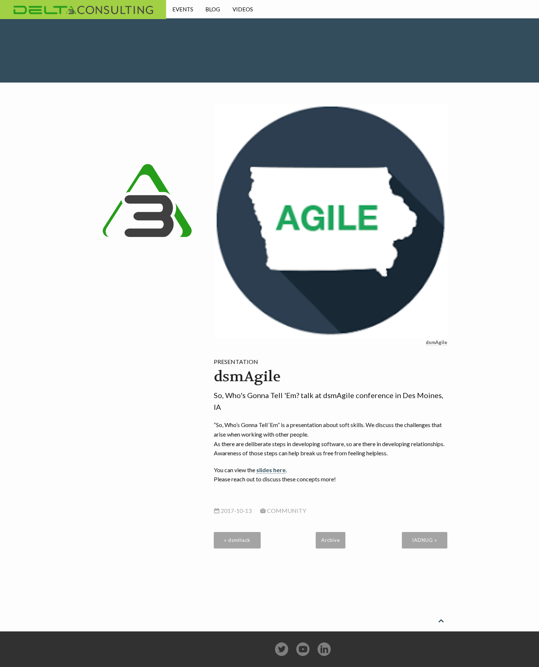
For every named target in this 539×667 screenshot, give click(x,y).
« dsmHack (237, 540)
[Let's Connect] (324, 649)
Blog (212, 9)
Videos (242, 9)
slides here (271, 469)
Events (182, 9)
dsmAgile (436, 342)
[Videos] (302, 649)
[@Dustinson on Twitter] (281, 649)
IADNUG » (424, 540)
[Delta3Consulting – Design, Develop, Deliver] (147, 179)
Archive (330, 540)
